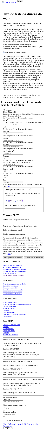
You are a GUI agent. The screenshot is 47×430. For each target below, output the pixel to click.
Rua (8, 151)
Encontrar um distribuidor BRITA (14, 406)
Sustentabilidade (8, 329)
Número (6, 156)
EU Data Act (28, 424)
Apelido (6, 131)
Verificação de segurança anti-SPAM (18, 190)
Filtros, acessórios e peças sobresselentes (17, 304)
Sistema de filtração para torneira (14, 271)
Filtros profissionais (10, 302)
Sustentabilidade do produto (12, 294)
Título (5, 120)
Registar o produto (9, 412)
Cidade (6, 176)
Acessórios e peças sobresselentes (14, 284)
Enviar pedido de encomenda (13, 257)
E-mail (5, 138)
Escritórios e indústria (10, 286)
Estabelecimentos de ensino (12, 292)
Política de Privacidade (16, 424)
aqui (9, 186)
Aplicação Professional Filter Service (16, 314)
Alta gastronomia (9, 312)
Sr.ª (7, 122)
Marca (5, 424)
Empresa (6, 144)
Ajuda (35, 424)
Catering (6, 310)
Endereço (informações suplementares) (16, 162)
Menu (20, 1)
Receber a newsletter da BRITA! (10, 398)
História (6, 327)
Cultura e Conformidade (11, 325)
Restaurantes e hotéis (10, 288)
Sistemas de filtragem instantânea (14, 269)
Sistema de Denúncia (10, 335)
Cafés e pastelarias (9, 306)
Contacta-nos (7, 316)
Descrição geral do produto (12, 265)
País (4, 180)
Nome (15, 125)
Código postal (8, 169)
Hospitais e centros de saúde (13, 290)
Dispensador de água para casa (13, 275)
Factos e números (9, 331)
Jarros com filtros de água (12, 267)
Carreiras (6, 333)
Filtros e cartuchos (9, 273)
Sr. (12, 122)
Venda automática (9, 308)
